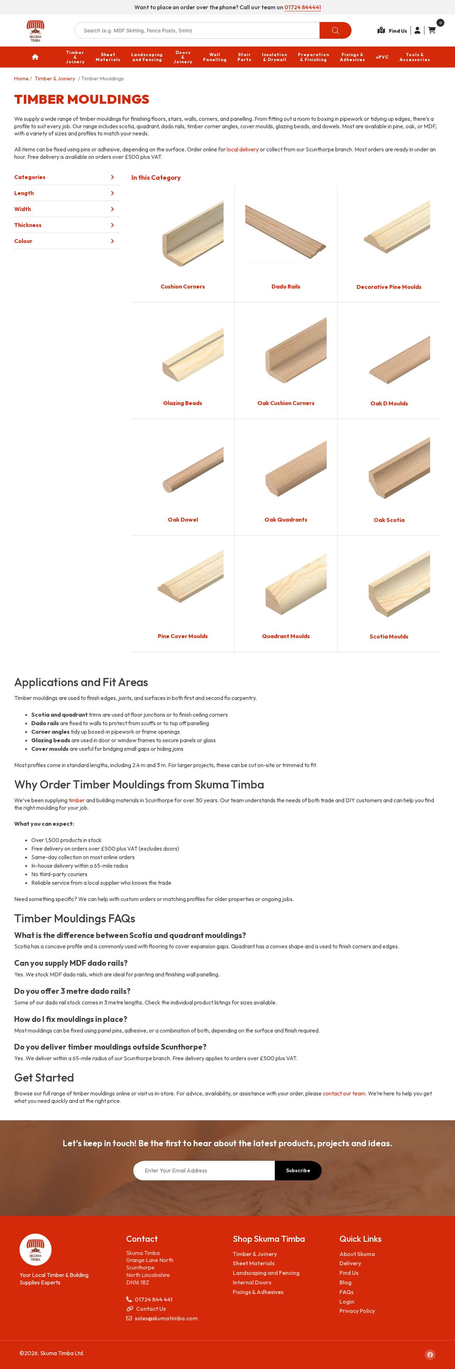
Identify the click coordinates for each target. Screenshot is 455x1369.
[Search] (336, 30)
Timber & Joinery (55, 78)
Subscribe (298, 1170)
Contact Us (151, 1308)
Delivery (350, 1263)
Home (21, 78)
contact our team (344, 1093)
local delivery (243, 149)
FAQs (346, 1291)
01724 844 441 (153, 1299)
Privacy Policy (357, 1310)
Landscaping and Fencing (266, 1272)
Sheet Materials (253, 1263)
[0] (429, 30)
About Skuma (357, 1253)
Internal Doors (252, 1282)
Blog (345, 1282)
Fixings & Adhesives (258, 1291)
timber (77, 800)
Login (346, 1301)
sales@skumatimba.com (166, 1318)
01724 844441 (302, 7)
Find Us (348, 1272)
